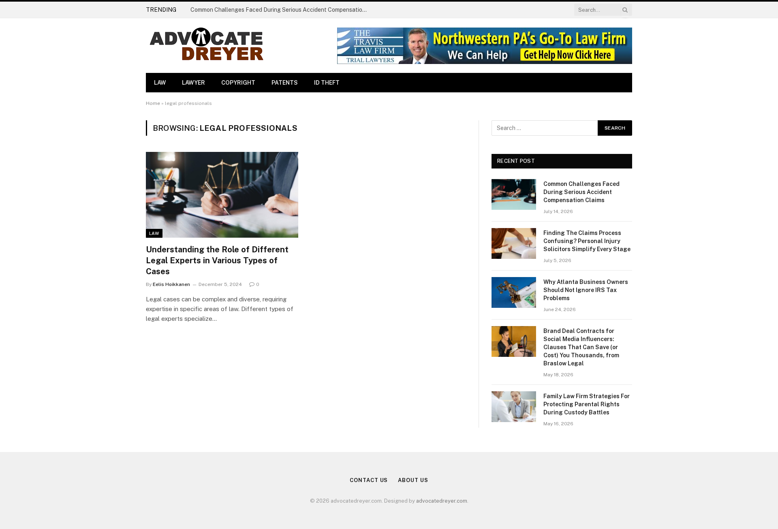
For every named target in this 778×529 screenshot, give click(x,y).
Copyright (238, 82)
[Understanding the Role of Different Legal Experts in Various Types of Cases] (222, 195)
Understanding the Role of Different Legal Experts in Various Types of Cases (217, 260)
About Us (413, 480)
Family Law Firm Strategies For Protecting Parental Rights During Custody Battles (586, 404)
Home (153, 103)
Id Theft (327, 82)
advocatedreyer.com (441, 501)
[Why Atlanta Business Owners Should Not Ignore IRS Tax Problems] (514, 292)
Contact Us (369, 480)
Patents (284, 82)
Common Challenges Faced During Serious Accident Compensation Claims (281, 9)
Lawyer (193, 82)
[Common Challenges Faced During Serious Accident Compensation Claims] (514, 194)
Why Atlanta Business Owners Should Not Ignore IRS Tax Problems (585, 290)
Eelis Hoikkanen (171, 284)
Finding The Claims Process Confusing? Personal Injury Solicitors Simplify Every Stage (587, 241)
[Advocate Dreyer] (206, 45)
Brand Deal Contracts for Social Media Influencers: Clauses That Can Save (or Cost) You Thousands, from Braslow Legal (581, 347)
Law (160, 82)
